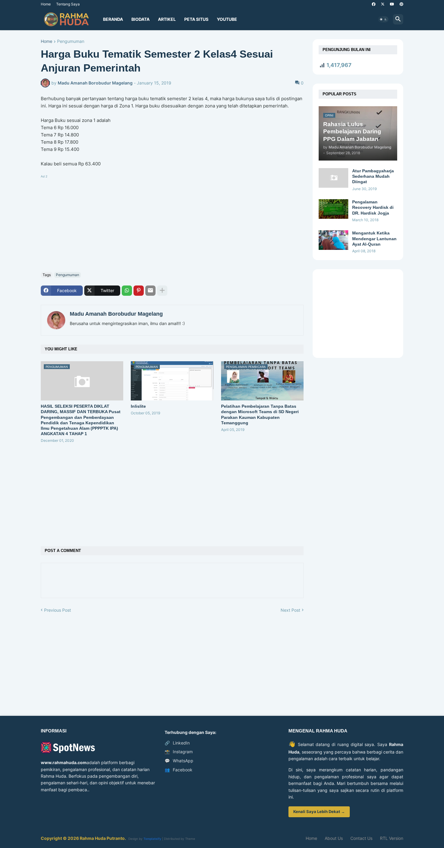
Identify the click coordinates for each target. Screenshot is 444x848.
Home (46, 4)
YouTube (227, 19)
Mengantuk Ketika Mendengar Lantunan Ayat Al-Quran (374, 238)
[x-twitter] (382, 4)
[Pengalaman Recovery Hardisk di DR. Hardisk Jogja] (333, 209)
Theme (190, 838)
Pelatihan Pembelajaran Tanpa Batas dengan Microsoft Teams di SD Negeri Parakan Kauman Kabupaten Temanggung (260, 414)
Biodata (140, 19)
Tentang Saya (68, 4)
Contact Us (361, 838)
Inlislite (138, 406)
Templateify (152, 838)
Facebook (178, 769)
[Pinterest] (139, 290)
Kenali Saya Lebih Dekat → (319, 811)
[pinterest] (401, 4)
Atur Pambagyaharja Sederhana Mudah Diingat (373, 176)
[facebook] (373, 4)
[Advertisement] (172, 222)
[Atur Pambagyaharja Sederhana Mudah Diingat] (333, 178)
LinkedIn (177, 742)
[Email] (150, 290)
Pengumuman (70, 41)
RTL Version (391, 838)
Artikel (167, 19)
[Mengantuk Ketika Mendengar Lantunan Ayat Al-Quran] (333, 240)
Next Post (290, 610)
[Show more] (162, 290)
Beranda (113, 19)
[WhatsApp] (127, 290)
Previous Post (57, 610)
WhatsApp (179, 760)
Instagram (179, 751)
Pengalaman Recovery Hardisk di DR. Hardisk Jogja (373, 207)
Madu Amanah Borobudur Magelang (116, 314)
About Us (334, 838)
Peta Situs (196, 19)
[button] (383, 19)
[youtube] (392, 4)
